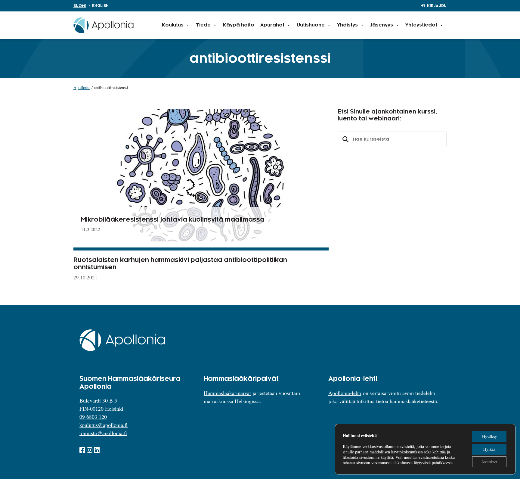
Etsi (344, 139)
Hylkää (489, 449)
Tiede (203, 25)
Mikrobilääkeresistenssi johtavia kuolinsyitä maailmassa (173, 220)
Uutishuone (311, 25)
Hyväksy (489, 436)
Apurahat (272, 25)
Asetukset (489, 462)
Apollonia (81, 87)
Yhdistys (347, 25)
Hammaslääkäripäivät (227, 393)
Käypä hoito (238, 25)
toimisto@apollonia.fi (103, 433)
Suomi (79, 6)
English (100, 6)
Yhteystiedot (421, 25)
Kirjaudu (437, 6)
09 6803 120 (93, 416)
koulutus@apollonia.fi (103, 424)
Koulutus (173, 25)
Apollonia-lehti (344, 393)
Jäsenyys (381, 25)
